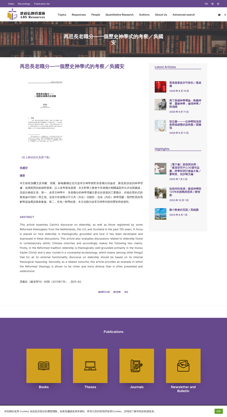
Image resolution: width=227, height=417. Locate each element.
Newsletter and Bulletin (183, 389)
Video (11, 3)
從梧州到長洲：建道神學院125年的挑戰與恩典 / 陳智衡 (185, 192)
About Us (161, 14)
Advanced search (184, 14)
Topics (62, 14)
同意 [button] (219, 411)
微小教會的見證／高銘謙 (184, 209)
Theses (90, 387)
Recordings (24, 3)
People (95, 14)
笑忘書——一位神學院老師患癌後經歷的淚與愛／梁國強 (185, 124)
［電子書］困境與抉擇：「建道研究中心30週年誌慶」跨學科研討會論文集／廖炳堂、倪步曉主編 (185, 169)
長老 (126, 292)
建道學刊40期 (104, 292)
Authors (144, 14)
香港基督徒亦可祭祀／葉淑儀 (185, 84)
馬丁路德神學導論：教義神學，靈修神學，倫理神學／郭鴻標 (185, 103)
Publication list (42, 3)
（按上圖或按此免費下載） (36, 157)
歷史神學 (117, 292)
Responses (79, 14)
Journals (137, 387)
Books (44, 387)
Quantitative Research (120, 14)
